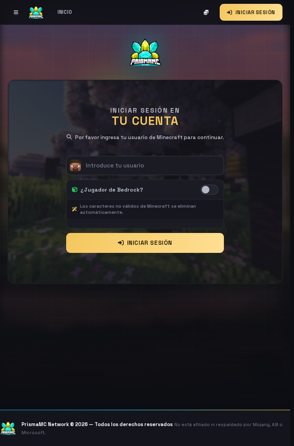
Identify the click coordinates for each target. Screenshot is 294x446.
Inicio (64, 12)
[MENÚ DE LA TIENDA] (16, 12)
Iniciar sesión (149, 242)
